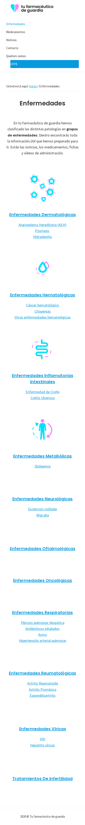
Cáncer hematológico (42, 305)
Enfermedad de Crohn (43, 391)
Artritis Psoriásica (42, 689)
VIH (42, 739)
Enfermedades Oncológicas (42, 580)
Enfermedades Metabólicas (42, 456)
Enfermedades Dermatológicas (42, 214)
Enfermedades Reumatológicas (42, 673)
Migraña (42, 515)
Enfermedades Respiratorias (42, 612)
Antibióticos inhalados (42, 628)
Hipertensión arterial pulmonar (42, 640)
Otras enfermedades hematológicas (42, 317)
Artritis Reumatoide (42, 683)
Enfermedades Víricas (42, 729)
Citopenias (42, 311)
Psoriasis (42, 230)
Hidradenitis (42, 236)
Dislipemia (43, 466)
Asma (42, 634)
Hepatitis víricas (42, 745)
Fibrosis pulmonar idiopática (42, 622)
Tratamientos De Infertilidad (42, 778)
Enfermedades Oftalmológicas (42, 548)
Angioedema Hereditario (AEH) (42, 224)
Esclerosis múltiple (42, 509)
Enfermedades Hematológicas (42, 295)
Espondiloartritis (42, 695)
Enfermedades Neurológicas (42, 499)
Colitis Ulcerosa (43, 397)
